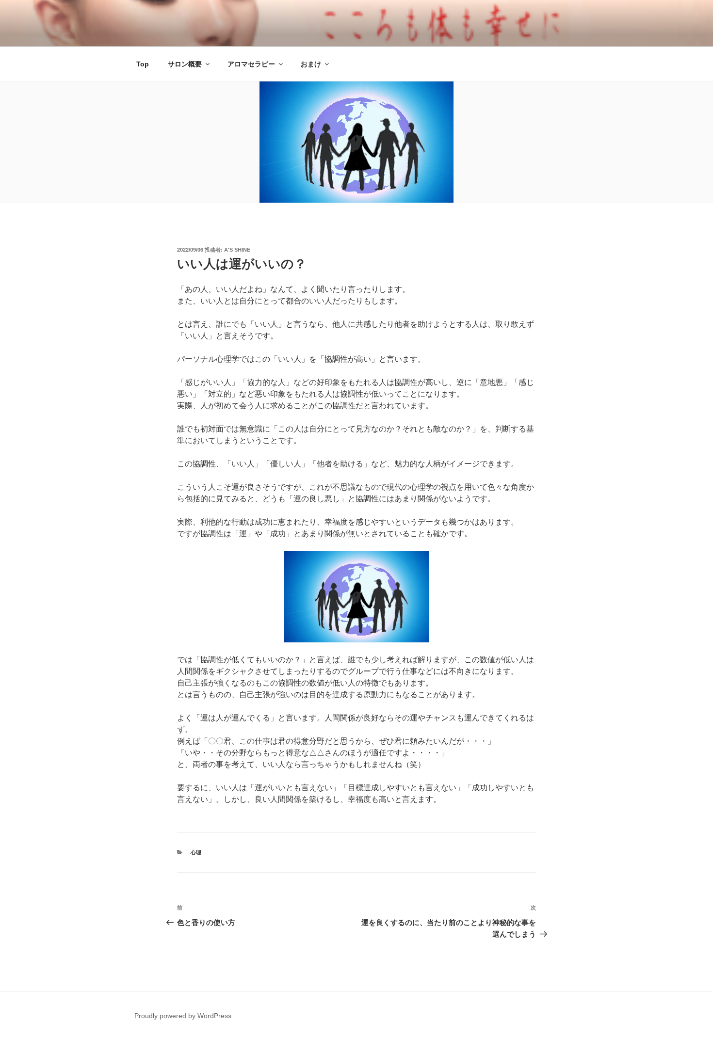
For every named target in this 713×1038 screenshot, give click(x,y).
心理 (196, 852)
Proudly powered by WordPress (182, 1016)
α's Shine (237, 250)
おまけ (311, 64)
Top (142, 64)
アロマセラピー (251, 64)
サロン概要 (185, 64)
